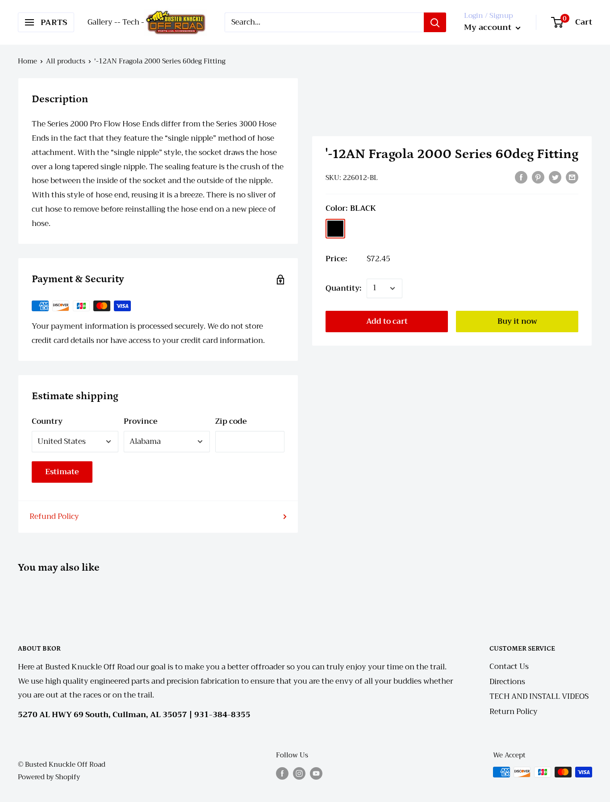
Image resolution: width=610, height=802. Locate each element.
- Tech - (130, 22)
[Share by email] (572, 177)
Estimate (62, 471)
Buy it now (517, 321)
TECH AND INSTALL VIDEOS (539, 696)
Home (27, 61)
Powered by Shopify (49, 777)
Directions (507, 681)
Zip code (231, 421)
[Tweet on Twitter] (555, 177)
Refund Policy (54, 516)
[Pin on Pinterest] (538, 177)
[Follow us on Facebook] (282, 773)
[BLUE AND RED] (359, 229)
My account (489, 27)
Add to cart (387, 321)
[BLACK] (335, 229)
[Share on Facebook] (521, 177)
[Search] (435, 22)
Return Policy (513, 711)
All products (65, 61)
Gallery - (102, 22)
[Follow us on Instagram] (299, 773)
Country (47, 421)
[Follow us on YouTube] (316, 773)
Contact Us (509, 666)
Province (141, 421)
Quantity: (343, 288)
